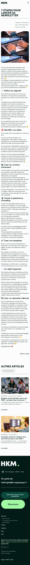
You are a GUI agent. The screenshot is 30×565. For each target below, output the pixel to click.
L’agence (3, 528)
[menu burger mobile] (28, 2)
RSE (2, 534)
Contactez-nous (5, 346)
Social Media (5, 522)
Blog (2, 531)
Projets (3, 525)
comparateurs (17, 226)
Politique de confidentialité (8, 551)
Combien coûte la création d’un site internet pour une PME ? (13, 438)
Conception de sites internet (10, 520)
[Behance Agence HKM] (8, 547)
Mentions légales (5, 553)
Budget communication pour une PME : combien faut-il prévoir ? (14, 399)
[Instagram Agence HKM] (5, 547)
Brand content (6, 518)
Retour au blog (24, 353)
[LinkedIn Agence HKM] (2, 547)
